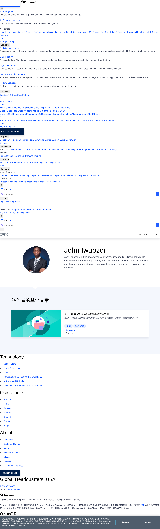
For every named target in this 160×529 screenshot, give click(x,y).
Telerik (29, 111)
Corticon (36, 108)
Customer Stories (103, 149)
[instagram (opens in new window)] (12, 514)
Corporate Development (41, 175)
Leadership (24, 175)
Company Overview (9, 175)
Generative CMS (84, 32)
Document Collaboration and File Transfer (23, 385)
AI (2, 8)
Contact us (10, 473)
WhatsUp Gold (86, 114)
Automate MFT (59, 122)
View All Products (12, 131)
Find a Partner (6, 162)
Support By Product (9, 140)
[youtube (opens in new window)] (8, 514)
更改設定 (148, 522)
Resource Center (19, 149)
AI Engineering (7, 41)
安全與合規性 (79, 326)
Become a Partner (22, 162)
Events (91, 149)
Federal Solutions (8, 83)
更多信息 (22, 525)
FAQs (114, 149)
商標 (142, 505)
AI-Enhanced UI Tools (10, 120)
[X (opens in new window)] (5, 514)
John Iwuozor (69, 330)
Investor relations (12, 452)
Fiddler (40, 120)
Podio (54, 111)
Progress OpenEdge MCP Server (142, 32)
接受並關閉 (125, 522)
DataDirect (27, 108)
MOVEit (61, 111)
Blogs (84, 149)
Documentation (58, 149)
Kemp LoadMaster (69, 114)
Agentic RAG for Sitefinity (38, 32)
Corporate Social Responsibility (67, 175)
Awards (7, 448)
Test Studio (49, 120)
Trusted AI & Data (8, 95)
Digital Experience (8, 65)
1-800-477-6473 (7, 213)
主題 (145, 234)
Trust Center (38, 182)
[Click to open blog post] (36, 323)
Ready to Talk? (23, 213)
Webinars (38, 149)
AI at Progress (6, 11)
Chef (10, 114)
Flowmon (56, 114)
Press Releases (24, 182)
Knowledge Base (74, 149)
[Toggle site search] (1, 216)
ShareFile (46, 111)
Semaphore (15, 108)
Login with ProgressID (10, 201)
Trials (6, 404)
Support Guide (58, 140)
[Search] (1, 185)
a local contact (13, 489)
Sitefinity (22, 111)
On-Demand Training (31, 156)
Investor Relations (8, 182)
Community (71, 140)
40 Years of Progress (13, 466)
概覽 (140, 234)
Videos (47, 149)
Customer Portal (26, 140)
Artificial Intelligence (9, 48)
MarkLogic (5, 108)
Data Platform (6, 32)
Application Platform (50, 108)
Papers (30, 149)
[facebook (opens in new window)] (1, 514)
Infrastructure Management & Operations (32, 114)
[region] (80, 522)
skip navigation (10, 3)
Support (4, 136)
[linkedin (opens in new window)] (15, 514)
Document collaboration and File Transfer (74, 120)
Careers (48, 182)
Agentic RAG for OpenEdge (63, 32)
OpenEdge (65, 108)
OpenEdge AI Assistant (116, 32)
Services (4, 143)
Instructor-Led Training (10, 156)
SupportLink (17, 209)
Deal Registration (30, 164)
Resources (6, 146)
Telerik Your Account (44, 209)
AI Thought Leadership (10, 20)
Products (5, 92)
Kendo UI (37, 111)
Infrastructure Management (12, 74)
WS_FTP (12, 127)
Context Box (98, 32)
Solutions (5, 45)
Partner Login (38, 162)
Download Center (43, 140)
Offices (56, 182)
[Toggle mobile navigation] (2, 229)
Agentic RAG (19, 32)
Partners (5, 159)
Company (5, 169)
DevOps (4, 114)
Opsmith (4, 37)
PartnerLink (28, 209)
